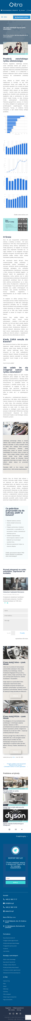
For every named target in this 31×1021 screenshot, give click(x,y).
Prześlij (22, 633)
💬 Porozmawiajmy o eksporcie (9, 10)
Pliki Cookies (11, 1010)
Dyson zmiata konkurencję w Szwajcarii (13, 824)
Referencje (5, 989)
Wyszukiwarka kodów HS (9, 938)
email (16, 829)
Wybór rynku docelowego (9, 959)
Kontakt (23, 10)
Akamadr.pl (20, 1019)
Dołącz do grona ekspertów (9, 997)
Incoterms (5, 948)
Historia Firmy (6, 981)
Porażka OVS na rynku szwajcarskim (11, 791)
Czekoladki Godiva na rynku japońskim (14, 766)
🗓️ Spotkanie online (21, 17)
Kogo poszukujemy (7, 999)
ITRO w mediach (7, 994)
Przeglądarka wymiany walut (10, 946)
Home (4, 35)
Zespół (4, 986)
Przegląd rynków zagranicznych (10, 940)
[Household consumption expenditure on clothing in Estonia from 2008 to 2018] (15, 155)
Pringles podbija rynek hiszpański (16, 764)
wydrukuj (10, 829)
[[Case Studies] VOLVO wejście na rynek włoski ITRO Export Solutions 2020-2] (15, 658)
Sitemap (19, 1010)
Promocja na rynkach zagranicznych (11, 970)
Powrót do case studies (15, 765)
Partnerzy (5, 991)
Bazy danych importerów (9, 962)
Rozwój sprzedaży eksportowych (11, 967)
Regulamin (8, 1008)
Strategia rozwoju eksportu (9, 964)
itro (14, 757)
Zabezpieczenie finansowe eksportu (11, 972)
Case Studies (10, 35)
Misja (4, 983)
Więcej (15, 696)
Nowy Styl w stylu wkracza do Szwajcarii (13, 808)
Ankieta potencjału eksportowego (11, 943)
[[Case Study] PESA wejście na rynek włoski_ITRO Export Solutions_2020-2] (15, 712)
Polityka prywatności (18, 1008)
